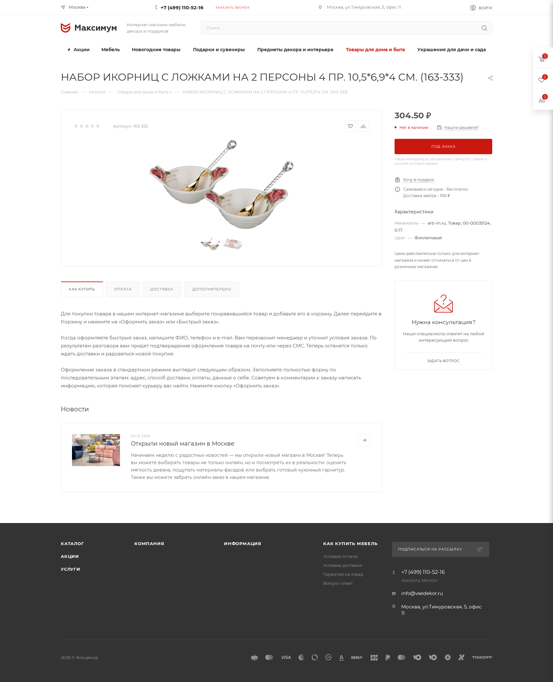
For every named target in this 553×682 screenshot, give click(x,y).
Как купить (82, 289)
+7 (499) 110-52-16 (182, 7)
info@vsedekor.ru (422, 593)
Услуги (70, 569)
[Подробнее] (364, 440)
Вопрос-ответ (338, 583)
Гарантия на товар (343, 574)
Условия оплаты (340, 556)
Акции (70, 556)
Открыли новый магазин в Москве (182, 443)
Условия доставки (342, 565)
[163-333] (221, 184)
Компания (149, 543)
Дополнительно (211, 289)
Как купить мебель (350, 543)
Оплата (123, 289)
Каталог (72, 543)
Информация (242, 543)
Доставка (161, 289)
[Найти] (484, 28)
